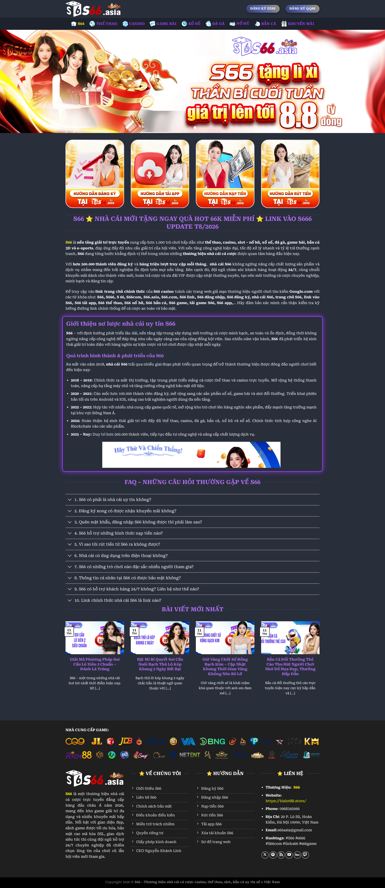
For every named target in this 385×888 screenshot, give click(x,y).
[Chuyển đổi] (70, 500)
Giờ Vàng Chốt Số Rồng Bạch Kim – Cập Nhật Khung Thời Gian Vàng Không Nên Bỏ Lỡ (225, 666)
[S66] (93, 9)
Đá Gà (218, 24)
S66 (81, 24)
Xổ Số (194, 24)
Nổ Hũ (243, 23)
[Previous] (13, 81)
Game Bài (166, 24)
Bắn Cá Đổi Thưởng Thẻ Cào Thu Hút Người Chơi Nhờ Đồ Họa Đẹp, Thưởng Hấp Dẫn (290, 666)
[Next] (372, 81)
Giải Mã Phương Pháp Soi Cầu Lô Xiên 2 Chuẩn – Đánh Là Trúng (95, 664)
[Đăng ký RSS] (281, 855)
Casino (137, 24)
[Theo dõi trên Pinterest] (273, 855)
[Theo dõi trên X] (265, 855)
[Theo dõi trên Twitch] (305, 855)
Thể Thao (106, 24)
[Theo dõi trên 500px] (297, 855)
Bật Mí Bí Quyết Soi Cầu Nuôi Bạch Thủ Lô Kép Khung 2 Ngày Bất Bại (160, 664)
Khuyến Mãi (301, 24)
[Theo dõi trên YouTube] (289, 855)
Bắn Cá (268, 24)
